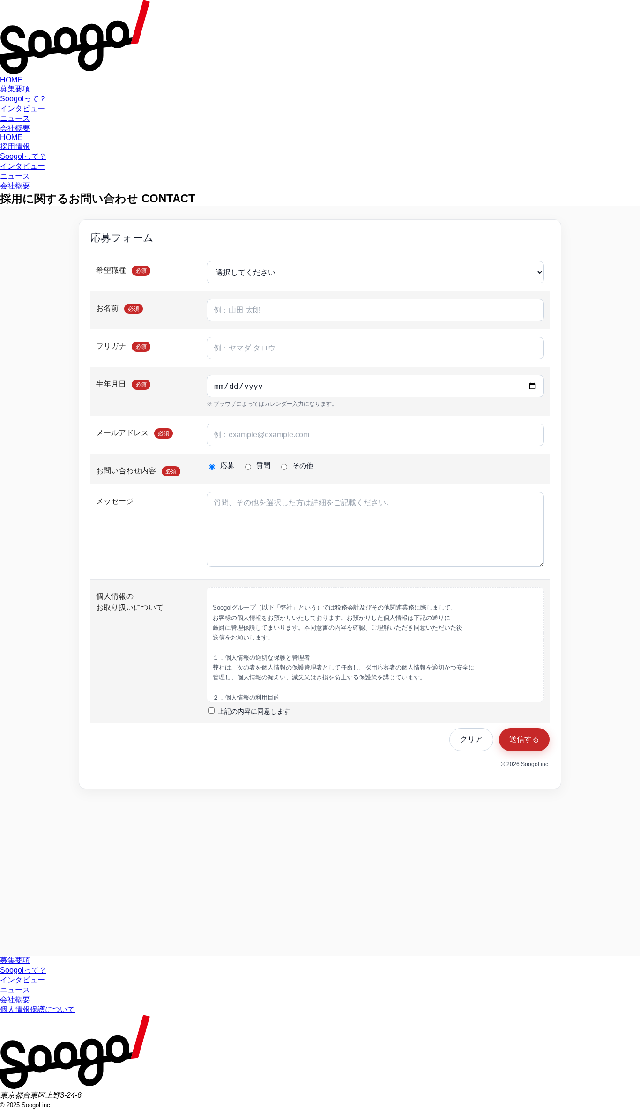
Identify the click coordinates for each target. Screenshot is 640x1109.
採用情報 (15, 146)
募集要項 (15, 89)
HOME (11, 80)
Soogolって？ (23, 99)
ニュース (15, 118)
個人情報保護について (37, 1009)
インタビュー (22, 108)
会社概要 (15, 128)
